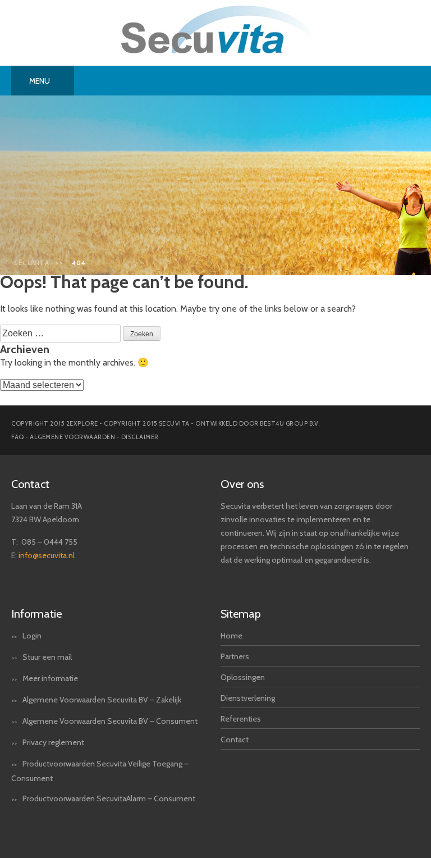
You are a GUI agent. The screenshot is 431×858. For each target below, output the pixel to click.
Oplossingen (243, 677)
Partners (235, 656)
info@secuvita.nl (47, 555)
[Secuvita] (215, 50)
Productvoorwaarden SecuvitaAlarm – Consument (108, 798)
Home (231, 636)
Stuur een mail (47, 657)
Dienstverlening (248, 698)
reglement (66, 742)
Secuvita (31, 263)
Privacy (34, 742)
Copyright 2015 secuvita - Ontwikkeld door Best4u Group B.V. (212, 423)
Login (32, 636)
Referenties (241, 719)
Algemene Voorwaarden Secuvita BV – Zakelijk (101, 700)
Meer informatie (50, 678)
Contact (235, 739)
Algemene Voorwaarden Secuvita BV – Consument (110, 721)
